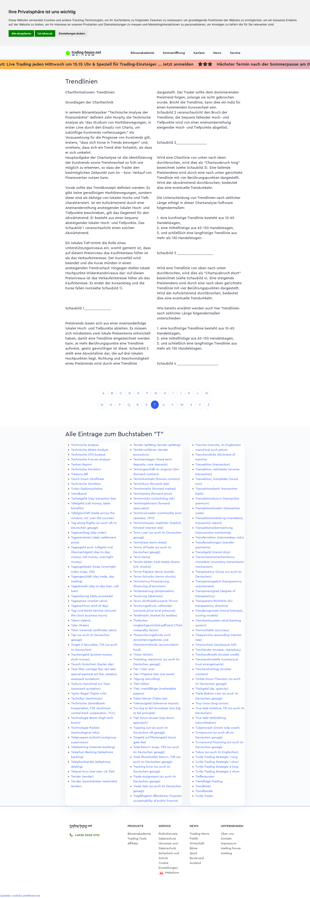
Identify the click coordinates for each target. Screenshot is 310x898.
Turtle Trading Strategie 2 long (216, 766)
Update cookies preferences (20, 895)
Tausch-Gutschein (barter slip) (92, 664)
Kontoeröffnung (174, 52)
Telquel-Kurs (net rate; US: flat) (93, 771)
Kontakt (226, 838)
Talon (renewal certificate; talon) (94, 630)
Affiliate (133, 843)
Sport (193, 853)
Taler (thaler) (80, 625)
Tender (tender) (82, 776)
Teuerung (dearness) (148, 596)
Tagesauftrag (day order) (88, 532)
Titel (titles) (141, 683)
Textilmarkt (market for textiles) (155, 615)
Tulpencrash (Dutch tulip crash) (217, 727)
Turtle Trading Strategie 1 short (217, 761)
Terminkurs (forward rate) (151, 483)
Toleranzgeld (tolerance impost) (156, 703)
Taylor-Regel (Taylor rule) (89, 693)
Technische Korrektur (86, 469)
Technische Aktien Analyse (89, 449)
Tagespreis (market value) (89, 600)
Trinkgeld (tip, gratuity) (211, 688)
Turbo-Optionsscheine (86, 488)
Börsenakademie (142, 52)
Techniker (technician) (86, 698)
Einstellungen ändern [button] (72, 33)
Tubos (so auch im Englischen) (217, 752)
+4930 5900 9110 (87, 835)
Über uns (227, 833)
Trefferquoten (205, 776)
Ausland (195, 862)
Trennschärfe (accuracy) (212, 630)
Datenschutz (167, 838)
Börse (194, 848)
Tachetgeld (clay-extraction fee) (93, 498)
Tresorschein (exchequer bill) (215, 644)
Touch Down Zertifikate (87, 478)
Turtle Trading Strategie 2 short (217, 771)
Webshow (172, 872)
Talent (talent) (81, 620)
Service (235, 52)
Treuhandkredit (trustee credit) (217, 654)
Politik (194, 838)
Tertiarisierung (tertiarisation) (153, 591)
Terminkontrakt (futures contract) (156, 478)
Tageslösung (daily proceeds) (92, 596)
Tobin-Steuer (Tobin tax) (150, 698)
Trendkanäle (204, 791)
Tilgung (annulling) (146, 678)
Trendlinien (203, 786)
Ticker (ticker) (143, 654)
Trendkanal (79, 493)
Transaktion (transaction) (212, 464)
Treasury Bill (79, 474)
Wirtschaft (197, 843)
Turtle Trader (204, 795)
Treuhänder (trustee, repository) (218, 649)
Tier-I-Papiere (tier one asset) (154, 674)
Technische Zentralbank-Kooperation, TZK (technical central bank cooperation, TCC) (93, 708)
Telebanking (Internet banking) (93, 747)
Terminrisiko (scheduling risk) (154, 498)
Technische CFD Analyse (88, 454)
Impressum (228, 843)
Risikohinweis (168, 833)
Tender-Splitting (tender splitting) (157, 444)
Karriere (199, 52)
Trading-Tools (137, 838)
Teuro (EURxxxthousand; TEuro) (155, 600)
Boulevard (197, 858)
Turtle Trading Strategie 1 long (216, 756)
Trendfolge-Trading (208, 781)
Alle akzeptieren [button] (21, 33)
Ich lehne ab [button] (45, 33)
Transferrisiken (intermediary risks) (219, 537)
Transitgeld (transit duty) (212, 552)
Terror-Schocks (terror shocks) (154, 576)
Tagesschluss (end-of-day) (89, 605)
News (217, 52)
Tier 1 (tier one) (144, 669)
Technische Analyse (85, 444)
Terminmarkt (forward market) (154, 488)
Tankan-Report (81, 464)
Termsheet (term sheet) (150, 542)
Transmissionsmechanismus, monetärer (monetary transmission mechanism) (219, 561)
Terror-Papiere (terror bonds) (153, 571)
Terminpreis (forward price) (152, 493)
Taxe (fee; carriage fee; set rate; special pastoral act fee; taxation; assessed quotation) (94, 674)
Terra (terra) (141, 556)
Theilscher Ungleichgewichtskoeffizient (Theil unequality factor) (157, 625)
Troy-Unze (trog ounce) (211, 703)
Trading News (199, 833)
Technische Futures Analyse (90, 459)
